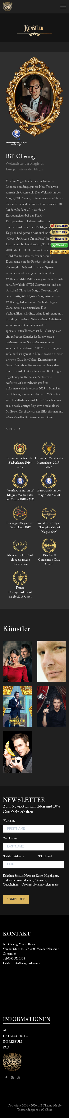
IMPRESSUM (12, 1041)
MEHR (11, 429)
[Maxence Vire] (17, 706)
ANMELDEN (16, 899)
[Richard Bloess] (51, 661)
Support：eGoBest (39, 1109)
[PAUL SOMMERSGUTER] (17, 752)
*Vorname (9, 820)
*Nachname (10, 838)
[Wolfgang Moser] (51, 706)
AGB (6, 1030)
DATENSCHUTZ (15, 1036)
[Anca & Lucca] (17, 661)
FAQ (6, 1047)
